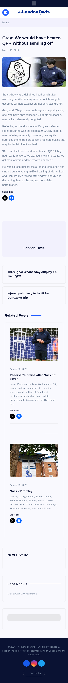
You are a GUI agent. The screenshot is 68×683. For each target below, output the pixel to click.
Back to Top (36, 673)
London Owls (34, 248)
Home (5, 22)
